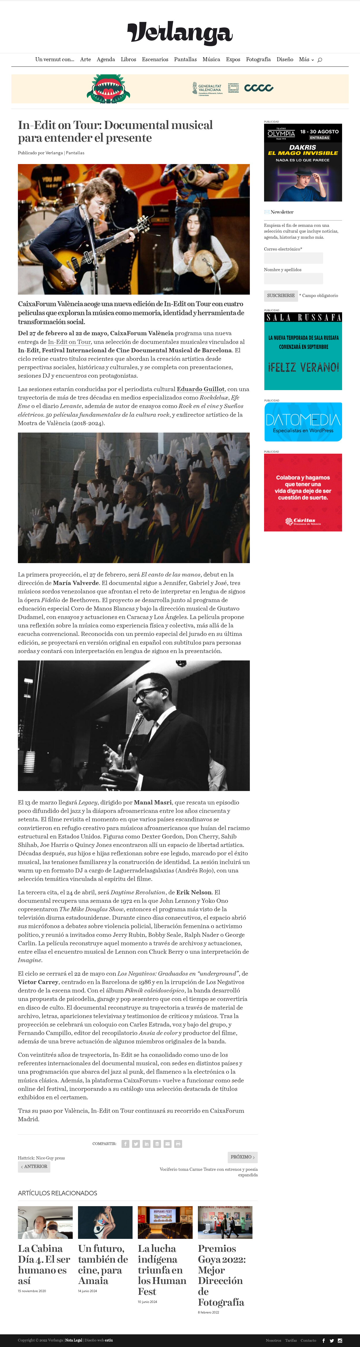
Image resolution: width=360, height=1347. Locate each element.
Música (211, 60)
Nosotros (273, 1341)
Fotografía (258, 60)
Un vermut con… (54, 60)
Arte (85, 60)
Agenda (106, 60)
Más (304, 60)
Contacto (308, 1341)
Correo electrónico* (283, 249)
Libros (128, 60)
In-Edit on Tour (69, 342)
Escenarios (155, 60)
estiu (109, 1340)
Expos (233, 60)
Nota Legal (74, 1340)
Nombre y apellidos (282, 270)
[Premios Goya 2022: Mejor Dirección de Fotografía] (225, 1222)
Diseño (285, 60)
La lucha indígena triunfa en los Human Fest (162, 1270)
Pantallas (185, 60)
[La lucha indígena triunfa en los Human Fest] (165, 1222)
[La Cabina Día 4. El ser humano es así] (45, 1222)
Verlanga (54, 153)
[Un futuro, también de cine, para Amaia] (105, 1222)
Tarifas (291, 1341)
